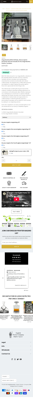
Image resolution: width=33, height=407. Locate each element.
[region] (16, 278)
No (4, 124)
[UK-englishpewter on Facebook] (12, 359)
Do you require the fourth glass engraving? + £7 (16, 143)
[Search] (27, 1)
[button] (3, 278)
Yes (4, 127)
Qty (3, 157)
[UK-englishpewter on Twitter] (18, 359)
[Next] (30, 27)
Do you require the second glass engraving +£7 (16, 129)
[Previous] (3, 27)
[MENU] (1, 1)
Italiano (4, 376)
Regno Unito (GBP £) (8, 380)
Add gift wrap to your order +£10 (19, 151)
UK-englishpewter (10, 384)
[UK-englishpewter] (16, 1)
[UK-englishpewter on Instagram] (15, 359)
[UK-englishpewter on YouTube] (21, 359)
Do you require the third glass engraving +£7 (15, 136)
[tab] (16, 117)
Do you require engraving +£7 (11, 122)
